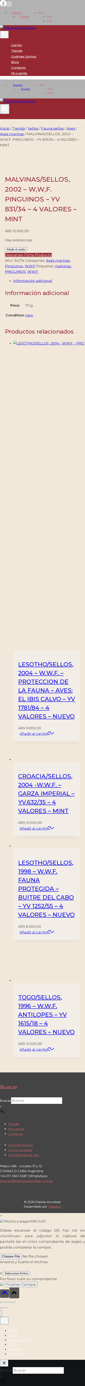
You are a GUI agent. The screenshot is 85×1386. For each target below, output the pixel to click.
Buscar (5, 1101)
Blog (15, 62)
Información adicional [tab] (32, 281)
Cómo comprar (20, 1150)
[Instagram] (9, 5)
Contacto (18, 68)
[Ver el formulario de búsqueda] (4, 34)
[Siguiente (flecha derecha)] (5, 1307)
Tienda (16, 51)
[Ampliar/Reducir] (1, 1302)
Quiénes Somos (23, 56)
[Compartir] (10, 1302)
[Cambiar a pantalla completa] (5, 1302)
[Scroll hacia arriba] (4, 1293)
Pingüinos (14, 266)
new (29, 315)
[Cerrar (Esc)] (14, 1302)
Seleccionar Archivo (16, 1273)
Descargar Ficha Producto (28, 255)
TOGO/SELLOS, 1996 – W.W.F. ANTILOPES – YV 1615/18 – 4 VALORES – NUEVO (46, 1014)
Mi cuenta (16, 1129)
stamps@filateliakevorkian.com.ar (26, 1181)
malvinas (63, 266)
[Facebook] (3, 5)
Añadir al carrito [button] (34, 734)
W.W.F (30, 266)
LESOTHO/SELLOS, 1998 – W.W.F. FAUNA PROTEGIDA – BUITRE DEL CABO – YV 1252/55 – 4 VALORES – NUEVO (46, 888)
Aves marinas (58, 260)
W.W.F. (33, 272)
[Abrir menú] (4, 109)
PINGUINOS (15, 272)
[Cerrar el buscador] (4, 1363)
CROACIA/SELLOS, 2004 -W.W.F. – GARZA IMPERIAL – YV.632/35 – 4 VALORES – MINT (46, 793)
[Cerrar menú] (1, 1313)
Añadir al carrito (16, 249)
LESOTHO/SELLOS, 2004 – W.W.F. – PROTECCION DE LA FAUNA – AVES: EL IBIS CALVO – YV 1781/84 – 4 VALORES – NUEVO (46, 690)
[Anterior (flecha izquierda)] (1, 1307)
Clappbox (54, 1206)
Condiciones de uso (23, 1155)
